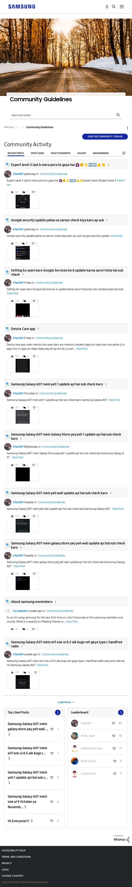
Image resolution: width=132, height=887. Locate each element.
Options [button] (122, 128)
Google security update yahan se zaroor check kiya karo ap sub (57, 220)
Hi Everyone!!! (19, 821)
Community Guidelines (53, 174)
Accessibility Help (14, 850)
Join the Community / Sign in (105, 136)
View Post (116, 236)
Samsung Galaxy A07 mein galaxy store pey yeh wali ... (28, 726)
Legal (5, 869)
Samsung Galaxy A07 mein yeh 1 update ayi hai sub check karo (57, 384)
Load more (64, 702)
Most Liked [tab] (37, 153)
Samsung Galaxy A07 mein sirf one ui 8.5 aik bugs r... (27, 750)
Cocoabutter (20, 611)
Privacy (7, 863)
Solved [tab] (81, 153)
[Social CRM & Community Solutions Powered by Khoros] (121, 838)
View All (34, 712)
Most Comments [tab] (60, 153)
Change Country (12, 875)
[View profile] (7, 174)
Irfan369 (18, 174)
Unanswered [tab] (101, 153)
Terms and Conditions (16, 856)
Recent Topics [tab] (16, 153)
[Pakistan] (21, 6)
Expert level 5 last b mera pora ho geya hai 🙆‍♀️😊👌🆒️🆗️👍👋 (58, 165)
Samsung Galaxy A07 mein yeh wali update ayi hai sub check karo (59, 493)
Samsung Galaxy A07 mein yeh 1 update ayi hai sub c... (28, 775)
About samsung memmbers (31, 602)
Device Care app (23, 329)
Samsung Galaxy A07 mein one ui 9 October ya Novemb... (27, 801)
